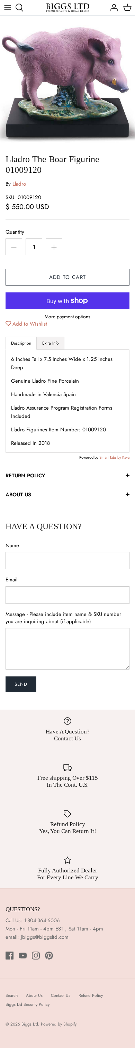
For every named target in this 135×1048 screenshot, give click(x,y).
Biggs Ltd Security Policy (28, 1004)
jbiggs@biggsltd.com (45, 937)
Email (11, 579)
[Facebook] (10, 956)
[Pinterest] (49, 956)
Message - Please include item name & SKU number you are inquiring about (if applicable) (63, 618)
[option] (67, 83)
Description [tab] (21, 343)
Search (12, 995)
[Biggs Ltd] (67, 7)
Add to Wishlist (29, 324)
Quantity (15, 232)
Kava (125, 457)
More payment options (67, 317)
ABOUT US (18, 494)
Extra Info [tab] (50, 343)
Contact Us (60, 995)
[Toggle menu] (7, 7)
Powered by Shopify (58, 1024)
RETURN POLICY (25, 475)
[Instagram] (36, 956)
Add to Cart (67, 277)
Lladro (19, 184)
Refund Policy (91, 995)
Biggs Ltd (29, 1024)
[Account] (112, 7)
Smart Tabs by (110, 457)
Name (12, 545)
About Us (34, 995)
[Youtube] (23, 956)
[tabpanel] (67, 401)
